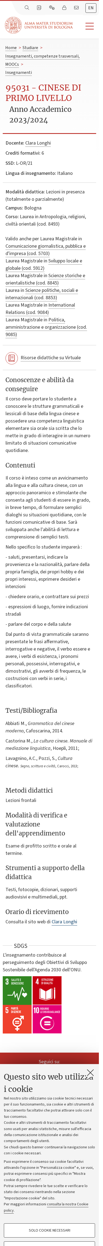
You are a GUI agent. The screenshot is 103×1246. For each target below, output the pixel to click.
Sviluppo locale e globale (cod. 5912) (43, 264)
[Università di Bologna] (39, 25)
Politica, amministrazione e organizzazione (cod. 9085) (46, 327)
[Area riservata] (65, 8)
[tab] (90, 8)
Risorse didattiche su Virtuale (51, 357)
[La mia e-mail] (77, 8)
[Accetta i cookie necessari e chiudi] (90, 1072)
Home (11, 48)
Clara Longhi (38, 143)
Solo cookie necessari (49, 1230)
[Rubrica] (40, 8)
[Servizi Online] (52, 8)
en (91, 8)
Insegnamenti (18, 73)
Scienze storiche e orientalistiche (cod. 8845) (45, 279)
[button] (86, 26)
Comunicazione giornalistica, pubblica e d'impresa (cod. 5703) (45, 250)
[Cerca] (27, 8)
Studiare (30, 48)
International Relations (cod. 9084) (40, 309)
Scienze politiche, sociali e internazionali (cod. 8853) (41, 294)
